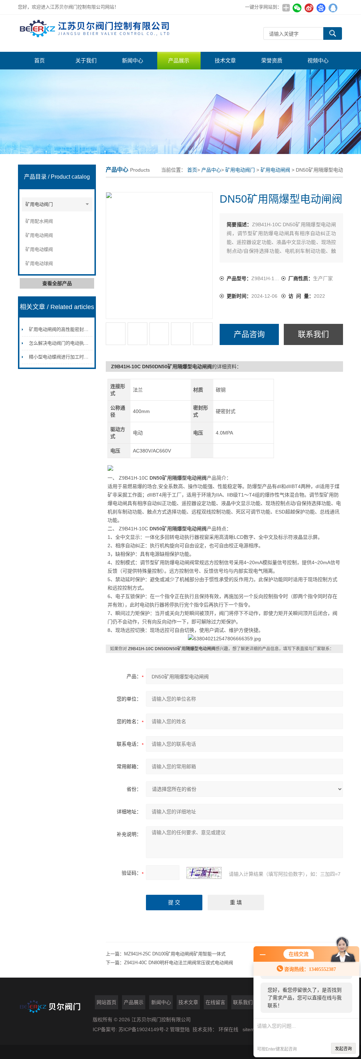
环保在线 (228, 1029)
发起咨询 (343, 1048)
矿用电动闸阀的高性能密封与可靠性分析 (70, 329)
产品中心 (211, 170)
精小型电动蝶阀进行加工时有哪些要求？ (70, 356)
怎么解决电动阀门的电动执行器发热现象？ (72, 343)
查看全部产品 (57, 283)
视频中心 (318, 60)
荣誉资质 (271, 60)
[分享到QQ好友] (333, 7)
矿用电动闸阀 (39, 235)
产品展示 (178, 60)
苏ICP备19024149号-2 (144, 1029)
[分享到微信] (297, 7)
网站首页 (106, 1002)
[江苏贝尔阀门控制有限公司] (95, 33)
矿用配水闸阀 (39, 221)
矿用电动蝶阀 (39, 249)
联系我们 (313, 334)
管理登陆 (180, 1029)
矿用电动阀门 (39, 204)
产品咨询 (249, 334)
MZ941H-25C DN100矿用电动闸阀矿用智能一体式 (175, 953)
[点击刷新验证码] (204, 873)
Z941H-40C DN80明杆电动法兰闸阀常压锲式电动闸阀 (178, 962)
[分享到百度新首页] (321, 7)
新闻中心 (132, 60)
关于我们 (86, 60)
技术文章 (225, 60)
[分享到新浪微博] (309, 7)
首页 (39, 60)
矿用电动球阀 (39, 263)
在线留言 (215, 1002)
